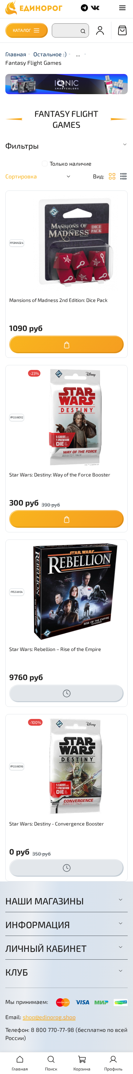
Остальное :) (50, 54)
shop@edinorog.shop (49, 1016)
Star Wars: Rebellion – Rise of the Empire (55, 649)
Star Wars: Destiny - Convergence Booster (56, 824)
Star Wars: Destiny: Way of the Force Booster (59, 475)
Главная (15, 54)
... (78, 54)
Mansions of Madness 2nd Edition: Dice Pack (58, 300)
